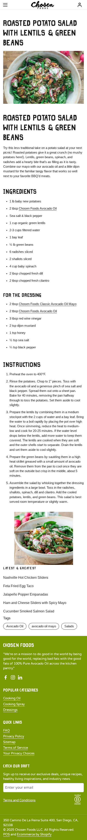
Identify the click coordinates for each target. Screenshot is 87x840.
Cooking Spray (14, 704)
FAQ (6, 730)
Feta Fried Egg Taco (18, 586)
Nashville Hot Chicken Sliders (25, 577)
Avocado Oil (14, 626)
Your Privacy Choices (18, 753)
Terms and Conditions (19, 800)
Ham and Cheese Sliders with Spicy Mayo (34, 603)
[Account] (79, 5)
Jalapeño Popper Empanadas (25, 594)
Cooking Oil (11, 698)
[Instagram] (12, 677)
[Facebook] (5, 677)
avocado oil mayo (44, 626)
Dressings (10, 710)
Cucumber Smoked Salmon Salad (28, 611)
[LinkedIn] (20, 677)
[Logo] (42, 5)
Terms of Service (15, 748)
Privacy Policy (13, 736)
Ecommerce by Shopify (34, 834)
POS (6, 834)
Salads (69, 626)
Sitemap (9, 742)
